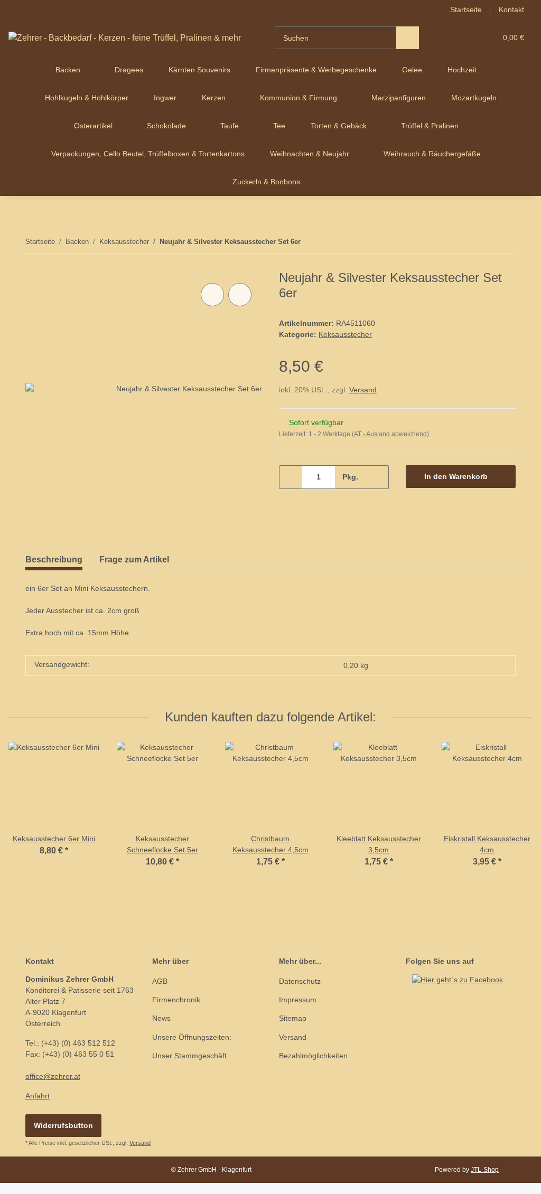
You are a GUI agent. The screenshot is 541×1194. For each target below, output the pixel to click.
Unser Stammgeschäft (189, 1055)
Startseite (466, 9)
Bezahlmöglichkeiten (313, 1055)
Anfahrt (37, 1096)
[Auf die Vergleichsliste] (212, 294)
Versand (363, 390)
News (161, 1018)
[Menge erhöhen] (377, 477)
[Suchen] (407, 37)
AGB (159, 981)
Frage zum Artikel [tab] (134, 559)
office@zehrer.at (52, 1076)
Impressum (297, 999)
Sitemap (292, 1018)
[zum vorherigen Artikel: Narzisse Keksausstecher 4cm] (481, 241)
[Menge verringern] (290, 477)
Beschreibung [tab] (53, 559)
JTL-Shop (485, 1169)
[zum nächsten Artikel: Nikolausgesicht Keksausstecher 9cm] (504, 241)
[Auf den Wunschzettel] (239, 294)
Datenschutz (300, 981)
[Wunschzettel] (468, 38)
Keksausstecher (345, 334)
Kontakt (511, 9)
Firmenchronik (176, 999)
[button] (447, 38)
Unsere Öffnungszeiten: (191, 1037)
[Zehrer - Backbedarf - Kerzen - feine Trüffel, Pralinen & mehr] (124, 38)
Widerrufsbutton (63, 1125)
